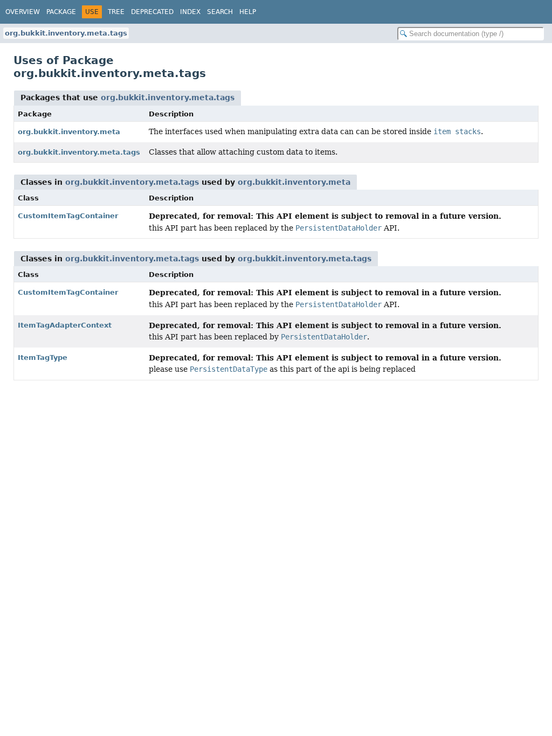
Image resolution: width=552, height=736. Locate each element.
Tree (116, 12)
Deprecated (152, 12)
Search (220, 12)
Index (190, 12)
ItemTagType (42, 357)
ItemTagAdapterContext (65, 325)
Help (247, 12)
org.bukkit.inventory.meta (69, 132)
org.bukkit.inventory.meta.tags (66, 33)
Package (61, 12)
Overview (22, 12)
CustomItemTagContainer (68, 216)
